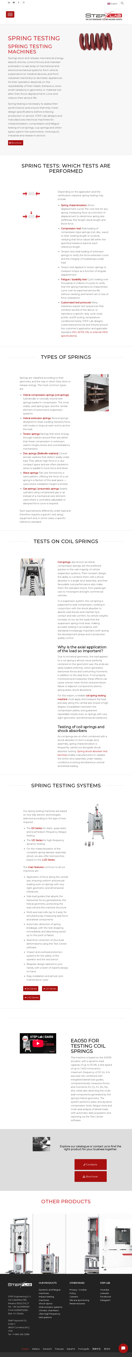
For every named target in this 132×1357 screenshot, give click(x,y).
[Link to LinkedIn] (9, 2)
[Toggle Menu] (10, 14)
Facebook (105, 1296)
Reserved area (77, 1303)
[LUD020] (93, 843)
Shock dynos (45, 1303)
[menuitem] (112, 4)
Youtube (104, 1289)
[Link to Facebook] (18, 2)
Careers (74, 1296)
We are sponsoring (79, 1300)
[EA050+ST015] (96, 822)
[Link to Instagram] (23, 2)
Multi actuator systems (50, 1307)
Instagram (105, 1300)
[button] (122, 4)
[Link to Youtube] (13, 2)
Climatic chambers (48, 1310)
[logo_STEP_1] (104, 14)
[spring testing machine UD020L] (89, 843)
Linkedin (104, 1293)
